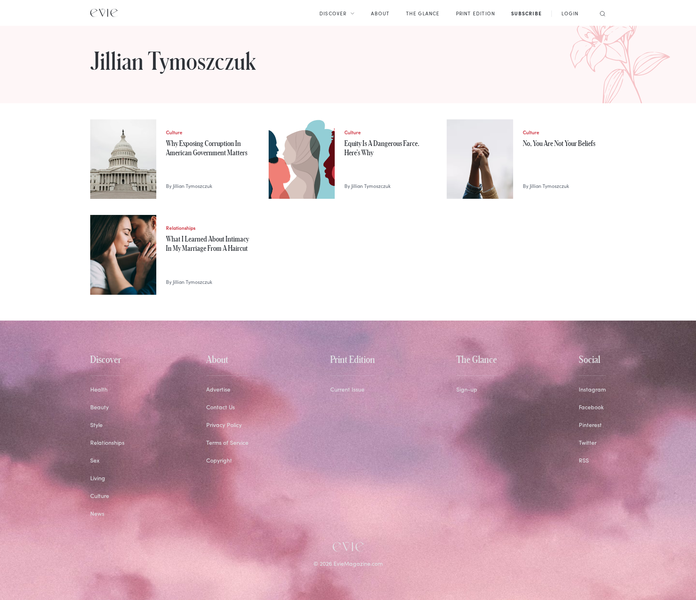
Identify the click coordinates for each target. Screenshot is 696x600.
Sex (94, 460)
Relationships (107, 442)
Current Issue (347, 389)
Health (99, 389)
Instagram (592, 389)
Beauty (99, 407)
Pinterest (590, 425)
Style (96, 425)
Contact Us (220, 407)
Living (97, 478)
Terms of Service (227, 442)
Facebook (591, 407)
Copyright (219, 460)
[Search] (600, 13)
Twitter (588, 442)
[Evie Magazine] (104, 12)
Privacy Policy (224, 425)
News (97, 513)
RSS (584, 460)
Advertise (218, 389)
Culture (99, 496)
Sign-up (466, 389)
